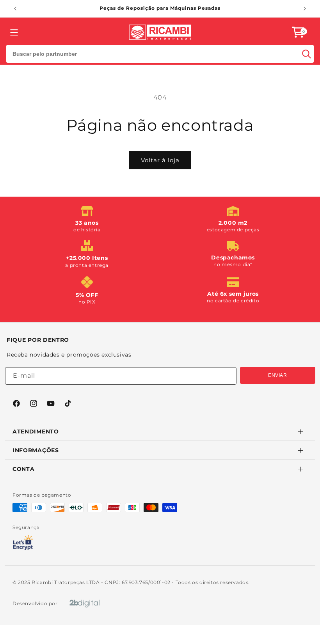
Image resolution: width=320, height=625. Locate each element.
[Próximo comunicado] (304, 8)
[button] (298, 32)
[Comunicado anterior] (15, 8)
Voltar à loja (160, 160)
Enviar (277, 375)
